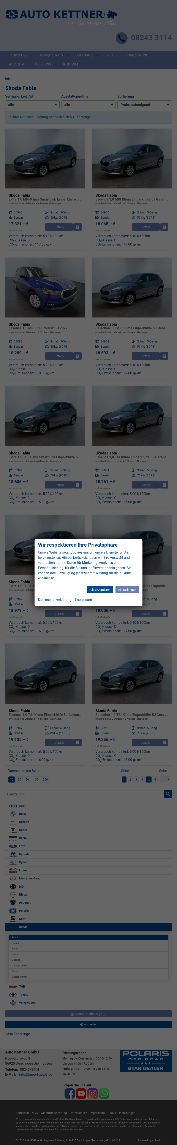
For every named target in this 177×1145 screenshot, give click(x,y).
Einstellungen (127, 589)
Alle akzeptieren (100, 589)
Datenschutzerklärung (54, 600)
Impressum (83, 600)
